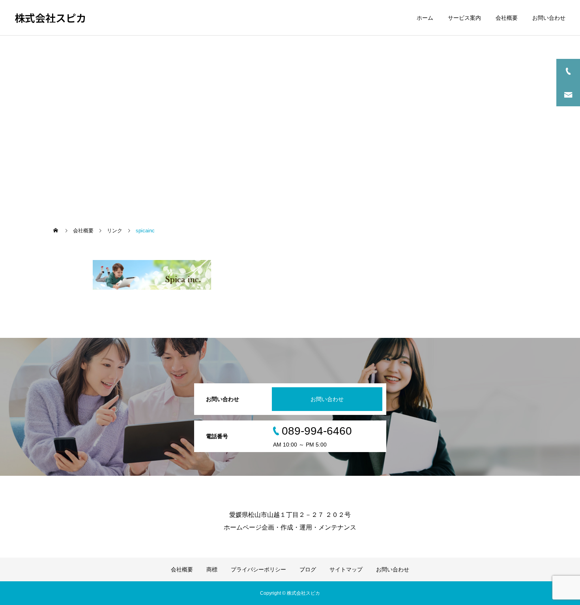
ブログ (307, 569)
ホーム (425, 18)
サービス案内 (464, 18)
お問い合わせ (548, 18)
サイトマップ (346, 569)
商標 (211, 569)
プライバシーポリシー (258, 569)
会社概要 (507, 18)
